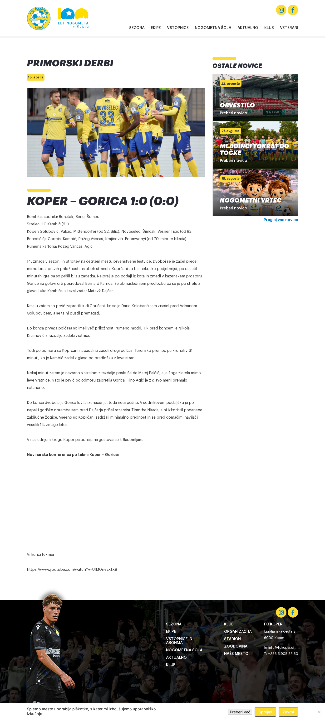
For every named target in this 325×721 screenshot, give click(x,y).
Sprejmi (265, 712)
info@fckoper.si (281, 647)
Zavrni (288, 712)
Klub (269, 28)
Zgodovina (235, 646)
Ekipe (156, 28)
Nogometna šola (213, 28)
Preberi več (240, 712)
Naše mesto (236, 654)
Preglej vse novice (281, 220)
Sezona (137, 28)
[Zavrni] (319, 712)
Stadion (232, 639)
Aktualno (247, 28)
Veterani (289, 28)
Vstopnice (178, 28)
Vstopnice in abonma (179, 641)
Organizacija (238, 632)
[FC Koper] (39, 18)
